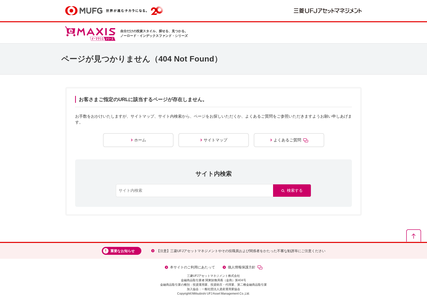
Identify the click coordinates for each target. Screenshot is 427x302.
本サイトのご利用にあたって (192, 267)
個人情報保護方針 (242, 267)
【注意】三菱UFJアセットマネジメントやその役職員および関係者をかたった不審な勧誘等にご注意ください (240, 251)
